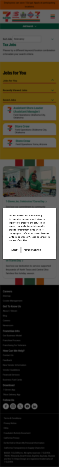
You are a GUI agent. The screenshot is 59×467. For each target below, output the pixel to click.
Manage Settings (32, 249)
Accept (14, 249)
